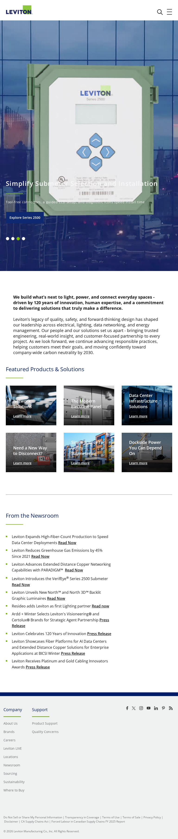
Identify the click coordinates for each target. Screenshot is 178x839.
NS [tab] (13, 238)
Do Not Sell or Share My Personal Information (32, 817)
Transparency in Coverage (82, 817)
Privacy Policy (152, 817)
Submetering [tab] (18, 238)
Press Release (99, 633)
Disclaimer (11, 821)
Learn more (22, 416)
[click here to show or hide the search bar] (160, 12)
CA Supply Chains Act (34, 821)
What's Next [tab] (23, 238)
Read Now (67, 542)
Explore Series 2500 (25, 217)
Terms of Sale (131, 817)
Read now (100, 606)
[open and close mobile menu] (169, 12)
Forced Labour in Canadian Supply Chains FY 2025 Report (88, 821)
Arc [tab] (7, 238)
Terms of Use (111, 817)
